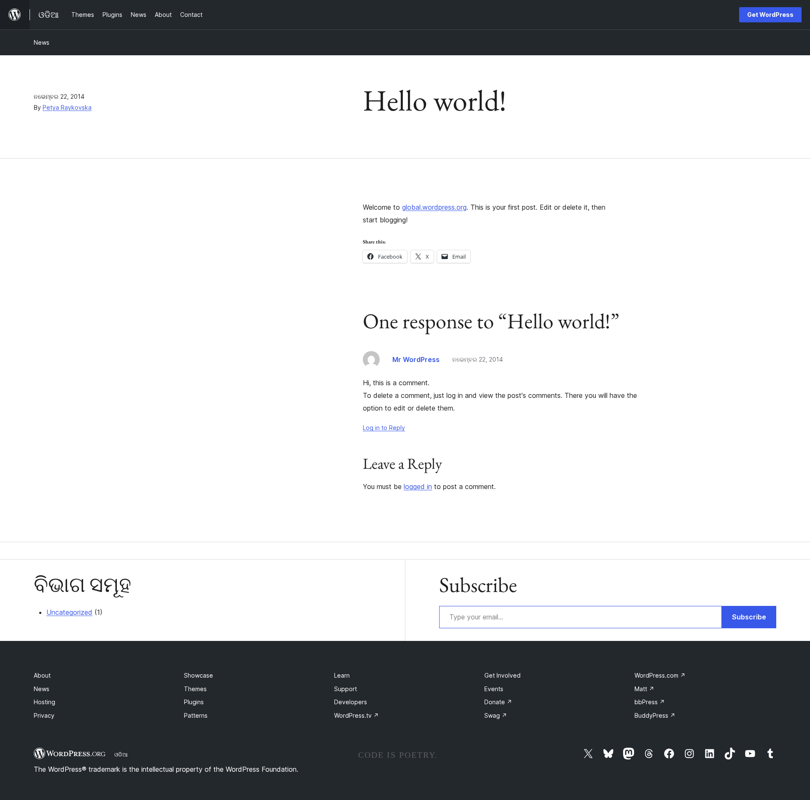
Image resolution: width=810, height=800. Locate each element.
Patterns (196, 715)
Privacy (44, 715)
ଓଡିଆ (121, 754)
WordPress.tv (356, 715)
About (42, 675)
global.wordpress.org (434, 207)
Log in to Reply (384, 427)
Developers (350, 701)
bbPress (649, 701)
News (41, 42)
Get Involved (502, 675)
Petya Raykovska (67, 107)
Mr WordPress (416, 359)
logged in (418, 486)
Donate (498, 701)
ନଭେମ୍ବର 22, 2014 (477, 359)
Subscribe (749, 617)
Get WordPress (770, 14)
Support (345, 688)
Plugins (194, 701)
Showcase (198, 675)
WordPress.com (660, 675)
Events (493, 688)
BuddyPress (654, 715)
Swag (495, 715)
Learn (342, 675)
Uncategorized (69, 612)
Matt (644, 688)
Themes (195, 688)
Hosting (44, 701)
